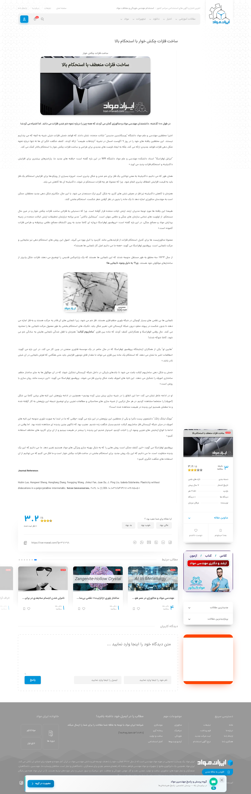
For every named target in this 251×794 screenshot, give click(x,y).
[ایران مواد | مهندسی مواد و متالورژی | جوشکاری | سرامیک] (219, 14)
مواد (126, 19)
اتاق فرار (31, 743)
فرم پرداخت (205, 730)
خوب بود (145, 525)
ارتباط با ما (22, 8)
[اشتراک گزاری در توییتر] (154, 542)
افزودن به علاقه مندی (214, 772)
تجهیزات (141, 19)
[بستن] (222, 780)
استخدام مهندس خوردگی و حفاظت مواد (135, 8)
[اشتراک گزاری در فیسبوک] (168, 542)
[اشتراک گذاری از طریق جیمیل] (147, 542)
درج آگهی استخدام (202, 741)
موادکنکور (31, 730)
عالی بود (164, 525)
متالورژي (178, 725)
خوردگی (178, 736)
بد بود (128, 525)
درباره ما (35, 8)
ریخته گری (158, 730)
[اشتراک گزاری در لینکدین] (161, 542)
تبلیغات (47, 8)
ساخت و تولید (156, 736)
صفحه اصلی (61, 8)
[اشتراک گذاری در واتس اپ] (140, 542)
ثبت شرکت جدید (203, 736)
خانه (231, 725)
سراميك (178, 730)
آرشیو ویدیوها (175, 741)
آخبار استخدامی (155, 741)
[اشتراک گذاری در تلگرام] (133, 542)
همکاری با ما (227, 741)
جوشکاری (158, 725)
